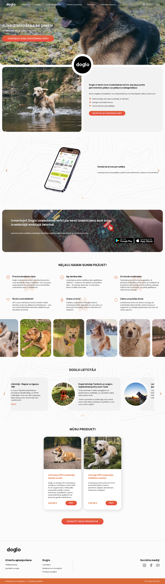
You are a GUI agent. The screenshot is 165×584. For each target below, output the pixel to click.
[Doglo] (13, 552)
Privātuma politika (49, 572)
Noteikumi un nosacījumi (52, 568)
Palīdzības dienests (108, 4)
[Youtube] (158, 566)
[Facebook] (151, 566)
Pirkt (71, 503)
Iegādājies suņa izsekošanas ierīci (28, 38)
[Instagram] (144, 566)
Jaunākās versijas (12, 568)
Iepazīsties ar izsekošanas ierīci (107, 113)
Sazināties (46, 565)
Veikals (38, 4)
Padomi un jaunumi (74, 4)
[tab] (78, 197)
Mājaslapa (26, 4)
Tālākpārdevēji (11, 565)
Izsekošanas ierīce (53, 4)
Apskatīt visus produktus (82, 521)
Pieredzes (91, 4)
